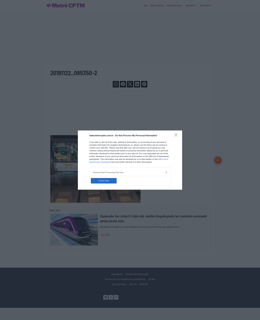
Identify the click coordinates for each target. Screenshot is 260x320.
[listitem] (130, 172)
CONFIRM (103, 181)
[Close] (176, 135)
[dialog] (130, 160)
